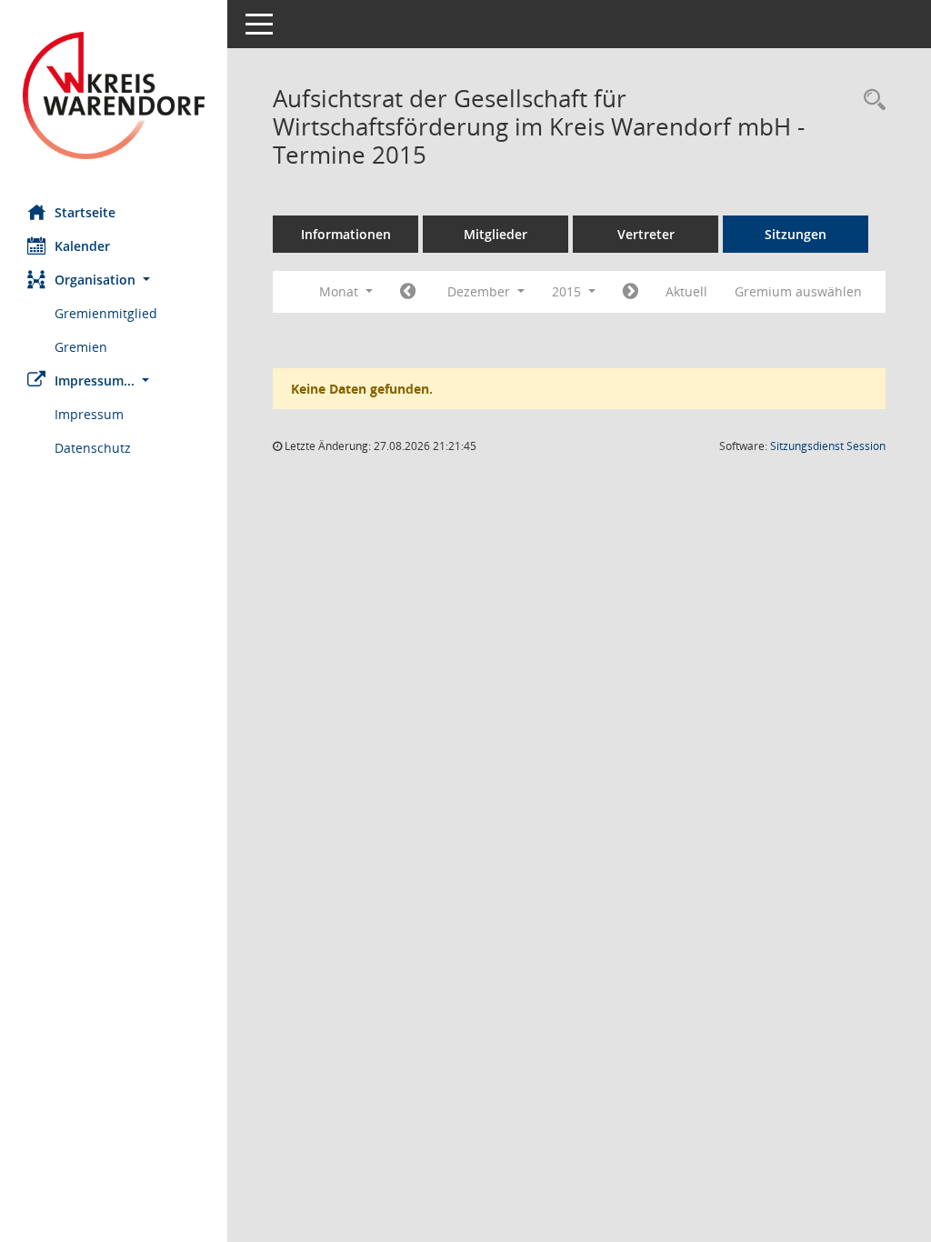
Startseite (85, 212)
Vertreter (646, 234)
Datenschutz (93, 447)
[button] (113, 279)
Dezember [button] (480, 291)
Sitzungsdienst (828, 446)
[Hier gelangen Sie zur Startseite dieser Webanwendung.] (113, 95)
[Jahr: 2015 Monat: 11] (407, 291)
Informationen (346, 234)
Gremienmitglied (106, 313)
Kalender (82, 246)
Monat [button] (340, 291)
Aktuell (686, 291)
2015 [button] (568, 291)
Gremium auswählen (798, 291)
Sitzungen (795, 234)
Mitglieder (495, 234)
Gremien (81, 347)
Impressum (89, 414)
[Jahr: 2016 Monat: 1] (630, 291)
